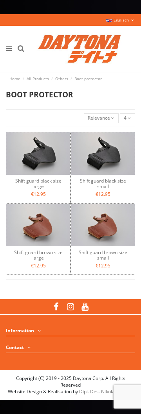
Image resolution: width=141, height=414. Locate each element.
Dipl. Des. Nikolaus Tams (106, 391)
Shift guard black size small (103, 183)
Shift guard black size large (38, 183)
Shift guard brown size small (103, 255)
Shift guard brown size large (38, 255)
